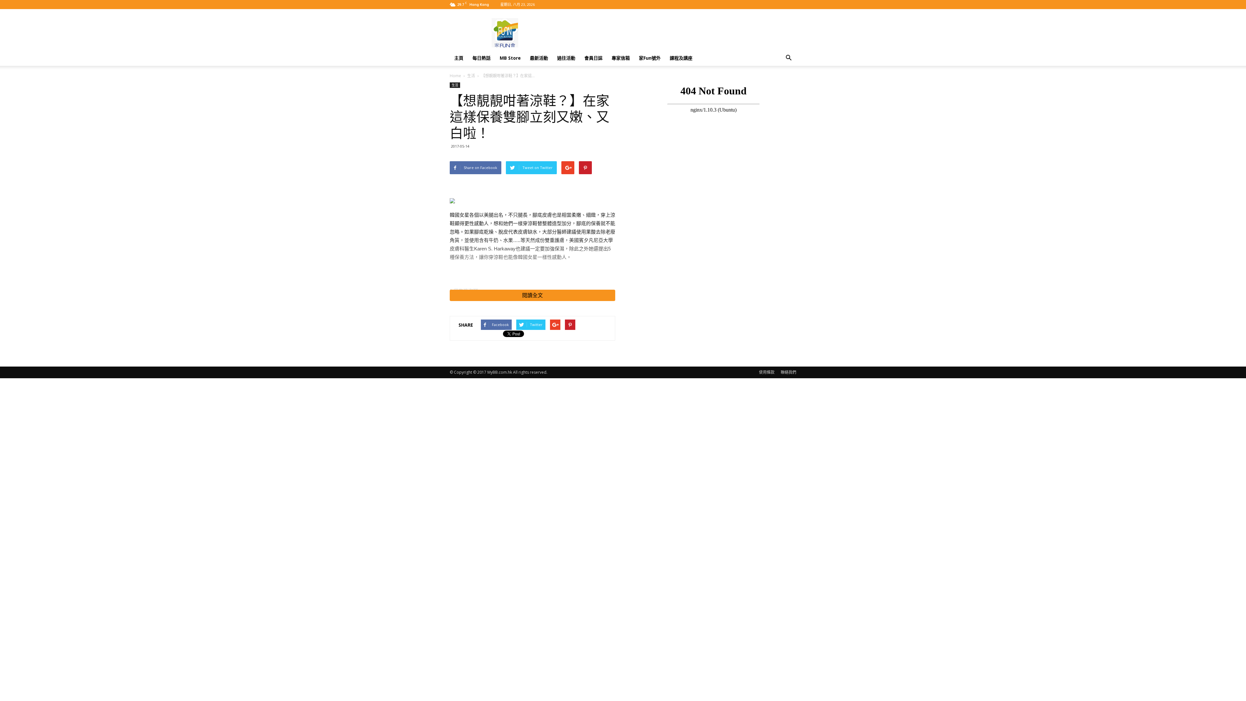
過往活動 (566, 58)
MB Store (510, 58)
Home (455, 76)
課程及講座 (681, 58)
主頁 (458, 58)
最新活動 (539, 58)
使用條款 (767, 372)
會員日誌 (593, 58)
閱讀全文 (532, 295)
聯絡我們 (788, 372)
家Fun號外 (650, 58)
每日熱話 (481, 58)
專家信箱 (621, 58)
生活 (471, 76)
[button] (788, 58)
